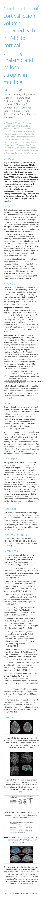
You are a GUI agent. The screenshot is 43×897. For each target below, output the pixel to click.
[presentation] (23, 381)
